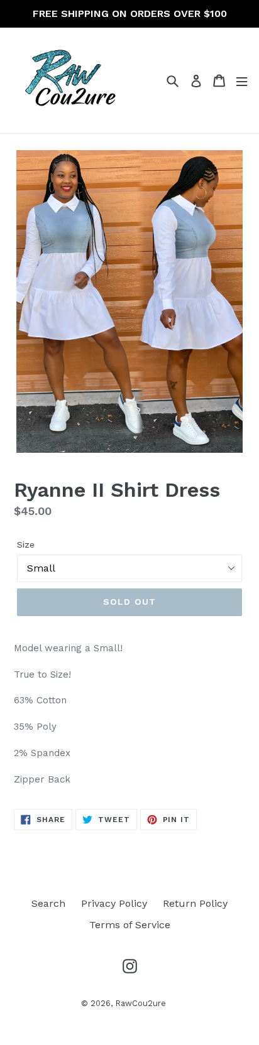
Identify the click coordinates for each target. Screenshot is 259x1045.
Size (26, 544)
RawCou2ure (140, 1003)
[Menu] (241, 80)
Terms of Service (129, 925)
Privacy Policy (114, 903)
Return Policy (195, 903)
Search (48, 903)
